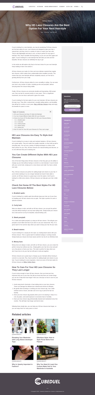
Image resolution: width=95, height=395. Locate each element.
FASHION (62, 6)
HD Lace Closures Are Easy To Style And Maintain (28, 114)
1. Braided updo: (21, 120)
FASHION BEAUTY (47, 21)
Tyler (42, 32)
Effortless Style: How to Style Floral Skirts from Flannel (45, 340)
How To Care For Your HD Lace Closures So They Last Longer (31, 129)
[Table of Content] (50, 112)
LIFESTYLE (32, 6)
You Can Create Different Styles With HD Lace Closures (29, 116)
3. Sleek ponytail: (21, 123)
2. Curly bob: (20, 122)
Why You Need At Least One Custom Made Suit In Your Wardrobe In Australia (47, 366)
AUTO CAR (69, 6)
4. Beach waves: (21, 125)
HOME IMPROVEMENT (51, 6)
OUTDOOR (40, 6)
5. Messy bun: (20, 127)
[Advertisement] (72, 68)
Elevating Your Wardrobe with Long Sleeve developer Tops (22, 340)
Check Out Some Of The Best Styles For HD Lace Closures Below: (32, 118)
